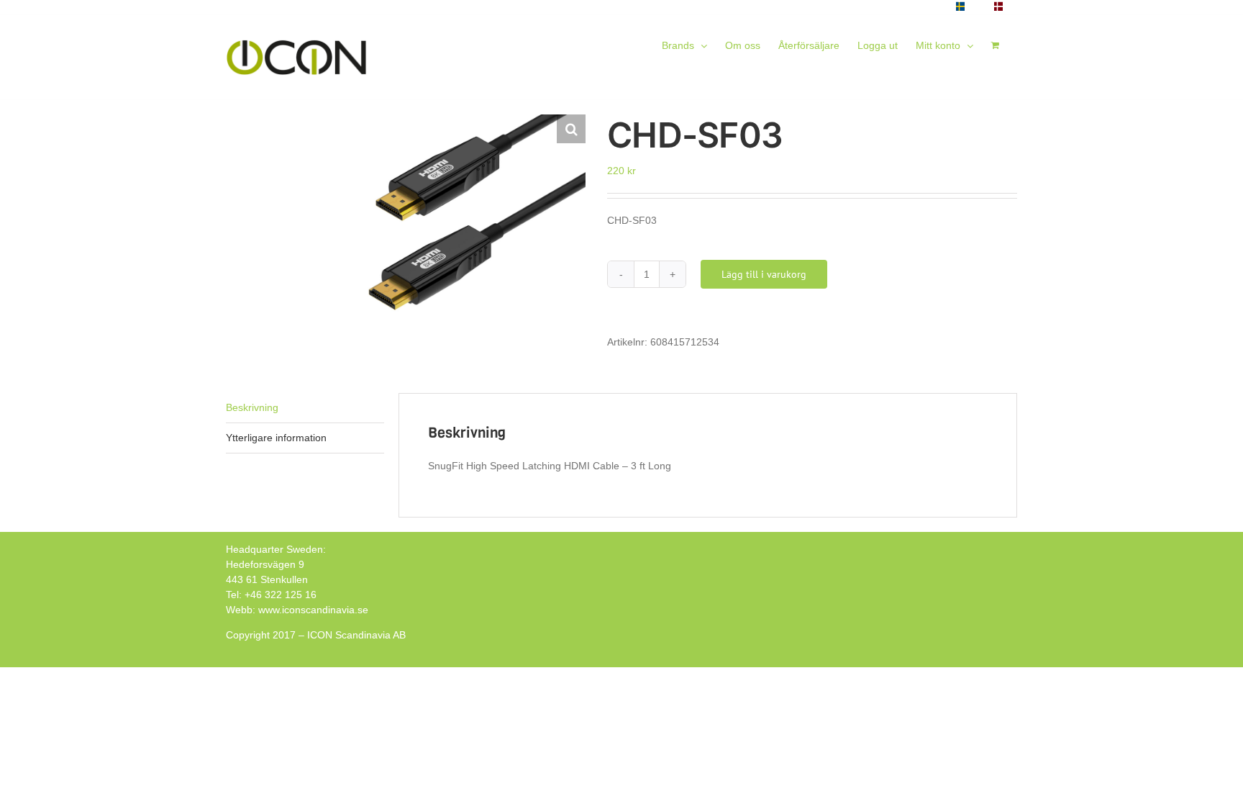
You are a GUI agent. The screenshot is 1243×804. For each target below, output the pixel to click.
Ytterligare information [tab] (276, 437)
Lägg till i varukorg (763, 274)
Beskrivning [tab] (252, 407)
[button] (571, 128)
